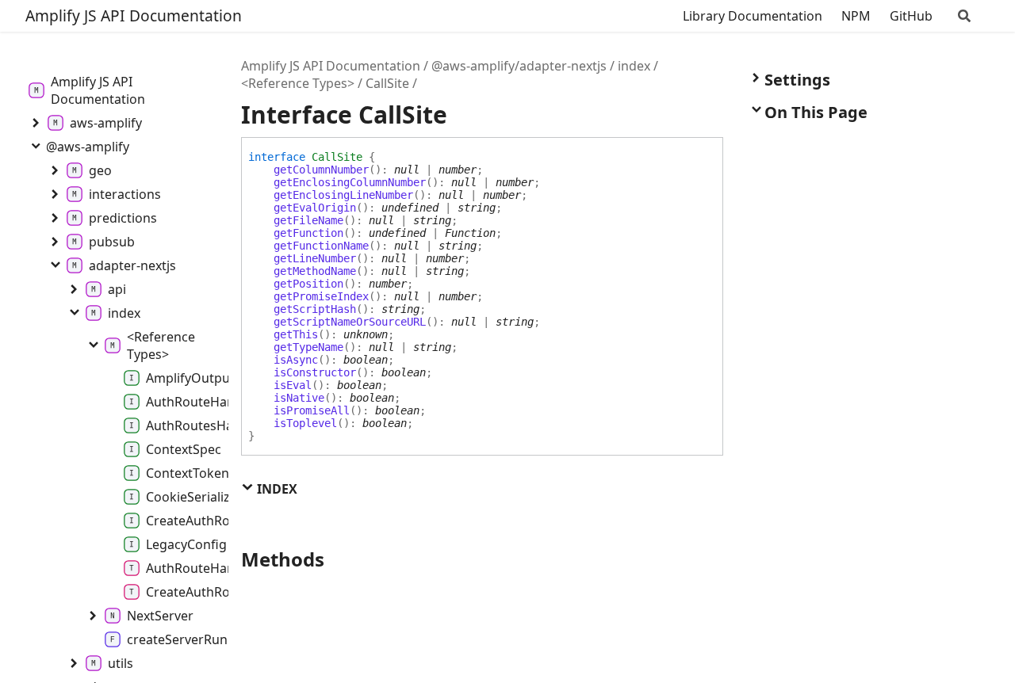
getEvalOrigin (315, 207)
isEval (293, 385)
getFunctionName (321, 245)
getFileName (308, 220)
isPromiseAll (312, 410)
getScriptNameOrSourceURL (350, 321)
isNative (299, 397)
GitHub (911, 16)
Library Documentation (752, 16)
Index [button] (275, 489)
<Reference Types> (297, 83)
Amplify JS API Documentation (133, 15)
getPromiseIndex (321, 296)
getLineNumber (315, 258)
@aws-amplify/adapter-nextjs (519, 65)
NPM (856, 16)
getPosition (308, 283)
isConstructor (315, 372)
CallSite (387, 83)
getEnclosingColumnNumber (350, 182)
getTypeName (308, 347)
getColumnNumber (321, 169)
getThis (296, 334)
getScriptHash (315, 309)
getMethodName (315, 271)
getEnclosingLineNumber (343, 195)
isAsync (296, 359)
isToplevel (305, 423)
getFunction (308, 233)
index (634, 65)
